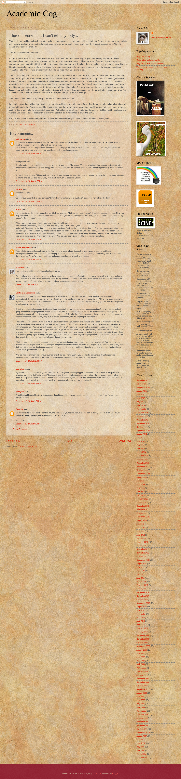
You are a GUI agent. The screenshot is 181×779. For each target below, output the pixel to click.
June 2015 (140, 398)
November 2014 (142, 423)
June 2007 (140, 743)
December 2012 (142, 506)
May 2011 (140, 574)
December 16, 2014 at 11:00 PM (29, 201)
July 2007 (140, 740)
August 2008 (141, 693)
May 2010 (140, 618)
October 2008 (141, 686)
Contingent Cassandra (25, 293)
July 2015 (140, 395)
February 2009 (142, 671)
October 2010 (141, 600)
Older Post (125, 440)
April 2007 (140, 750)
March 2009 (141, 668)
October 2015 (141, 384)
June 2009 (140, 657)
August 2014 (141, 434)
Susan (18, 209)
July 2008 (140, 696)
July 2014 (140, 438)
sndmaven (20, 139)
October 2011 (141, 556)
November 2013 (142, 466)
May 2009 (140, 661)
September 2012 (143, 517)
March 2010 (141, 625)
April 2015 (140, 405)
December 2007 (142, 722)
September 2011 (143, 560)
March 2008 (141, 711)
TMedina (19, 409)
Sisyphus (20, 268)
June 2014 (140, 441)
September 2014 (143, 431)
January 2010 (141, 632)
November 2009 (142, 639)
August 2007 (141, 736)
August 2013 (141, 477)
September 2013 (143, 474)
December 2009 (142, 635)
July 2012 (140, 524)
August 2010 (141, 607)
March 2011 (141, 581)
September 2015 (143, 387)
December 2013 (142, 463)
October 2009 (141, 643)
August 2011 (141, 564)
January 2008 (141, 718)
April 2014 (140, 449)
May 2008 (140, 704)
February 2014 (142, 456)
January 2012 (141, 546)
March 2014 (141, 452)
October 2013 (141, 470)
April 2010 (140, 621)
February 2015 (142, 413)
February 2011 (142, 585)
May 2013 (140, 488)
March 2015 (141, 409)
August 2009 (141, 650)
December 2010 (142, 592)
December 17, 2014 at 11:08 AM (29, 361)
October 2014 (141, 427)
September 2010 (143, 603)
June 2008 (140, 700)
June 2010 (140, 614)
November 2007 (142, 725)
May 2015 (140, 402)
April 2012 (140, 535)
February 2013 (142, 499)
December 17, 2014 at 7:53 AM (28, 285)
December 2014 (142, 420)
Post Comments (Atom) (27, 446)
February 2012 (142, 542)
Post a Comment (20, 429)
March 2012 (141, 538)
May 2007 (140, 747)
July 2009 (140, 653)
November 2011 (142, 553)
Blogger (115, 773)
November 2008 (142, 682)
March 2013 (141, 495)
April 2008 (140, 707)
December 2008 (142, 679)
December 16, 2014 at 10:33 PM (29, 181)
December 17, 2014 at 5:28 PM (28, 384)
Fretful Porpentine (24, 247)
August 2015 (141, 391)
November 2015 (142, 380)
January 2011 (141, 589)
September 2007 (143, 733)
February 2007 (142, 758)
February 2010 (142, 628)
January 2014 (141, 459)
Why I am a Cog (143, 56)
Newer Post (13, 440)
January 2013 (141, 502)
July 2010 (140, 610)
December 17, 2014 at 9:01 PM (28, 401)
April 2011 (140, 578)
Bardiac (19, 189)
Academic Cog (31, 13)
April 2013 (140, 492)
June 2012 (140, 528)
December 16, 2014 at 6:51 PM (28, 153)
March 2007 (141, 754)
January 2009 (141, 675)
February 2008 (142, 715)
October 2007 (141, 729)
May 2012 (140, 531)
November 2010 (142, 596)
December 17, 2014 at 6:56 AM (28, 259)
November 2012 (142, 510)
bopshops (97, 773)
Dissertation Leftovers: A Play (148, 60)
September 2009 (143, 646)
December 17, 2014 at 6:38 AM (28, 239)
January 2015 (141, 416)
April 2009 (140, 664)
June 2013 (140, 485)
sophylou (20, 369)
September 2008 (143, 689)
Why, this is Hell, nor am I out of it (150, 64)
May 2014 (140, 445)
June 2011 (140, 571)
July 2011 (140, 567)
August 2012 (141, 520)
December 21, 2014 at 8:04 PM (28, 424)
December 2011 (142, 549)
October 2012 (141, 513)
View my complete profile (161, 37)
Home (69, 440)
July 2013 (140, 481)
